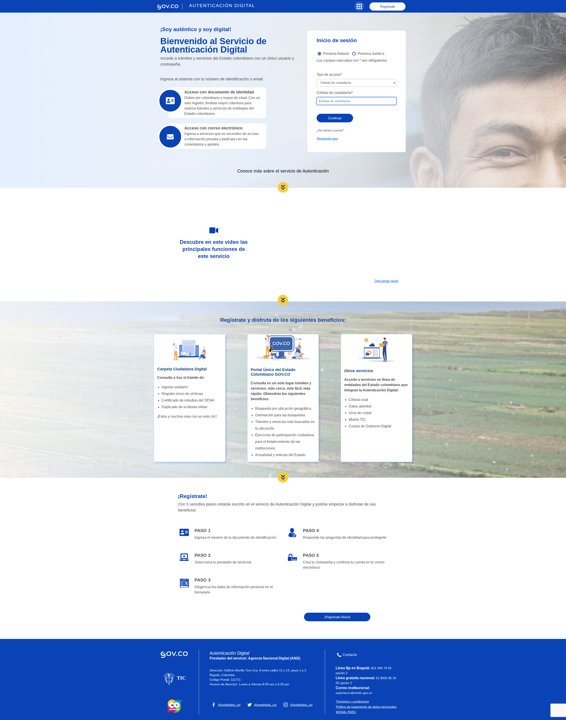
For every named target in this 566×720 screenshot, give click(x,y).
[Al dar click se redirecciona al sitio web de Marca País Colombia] (174, 706)
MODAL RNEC (346, 712)
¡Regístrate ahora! (337, 617)
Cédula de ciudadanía (334, 93)
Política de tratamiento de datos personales (366, 707)
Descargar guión (386, 281)
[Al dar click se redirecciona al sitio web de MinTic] (174, 678)
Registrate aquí (327, 138)
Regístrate (387, 6)
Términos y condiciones (352, 701)
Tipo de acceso (328, 74)
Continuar (335, 118)
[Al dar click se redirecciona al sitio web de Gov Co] (174, 653)
